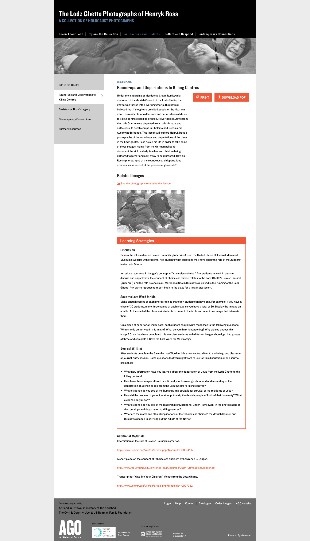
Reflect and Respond (178, 34)
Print (204, 97)
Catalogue (205, 503)
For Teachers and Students (141, 34)
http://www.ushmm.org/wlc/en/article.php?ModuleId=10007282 (155, 485)
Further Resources (70, 128)
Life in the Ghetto (69, 85)
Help (178, 503)
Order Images (223, 503)
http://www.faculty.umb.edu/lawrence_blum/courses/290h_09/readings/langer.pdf (166, 467)
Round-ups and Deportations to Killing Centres (77, 97)
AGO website (243, 503)
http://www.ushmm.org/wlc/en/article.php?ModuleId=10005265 (155, 450)
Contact (189, 503)
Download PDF (233, 97)
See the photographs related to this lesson (145, 183)
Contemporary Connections (216, 34)
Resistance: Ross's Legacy (74, 109)
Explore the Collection (103, 34)
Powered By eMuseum (239, 535)
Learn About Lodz (71, 34)
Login (167, 503)
